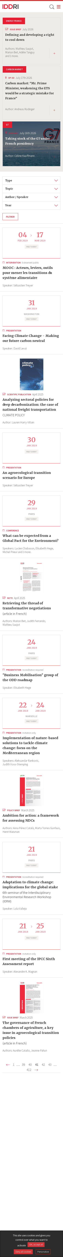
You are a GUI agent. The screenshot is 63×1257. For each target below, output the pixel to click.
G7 (7, 124)
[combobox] (31, 180)
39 (24, 1064)
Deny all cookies (23, 1251)
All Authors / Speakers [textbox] (19, 195)
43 (50, 1064)
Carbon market (14, 69)
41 (37, 1065)
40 (30, 1064)
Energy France (14, 20)
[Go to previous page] (8, 1065)
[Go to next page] (36, 1070)
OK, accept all (36, 1244)
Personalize (43, 1251)
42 (44, 1064)
